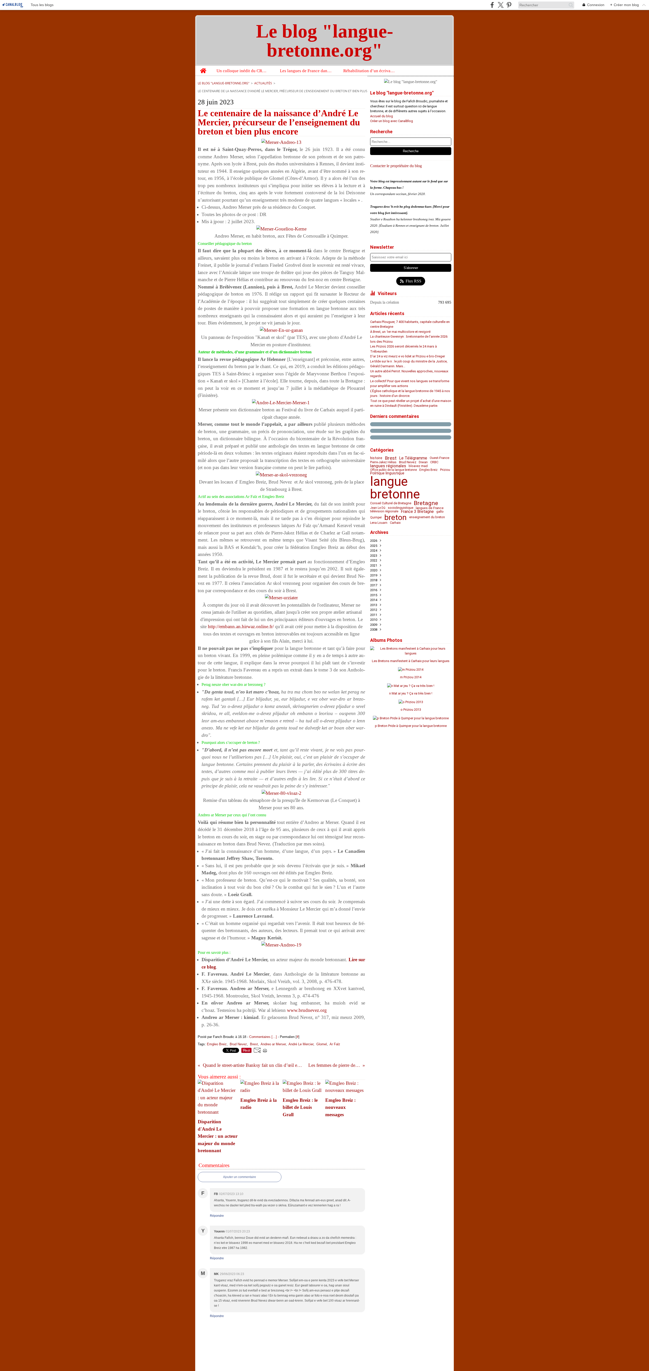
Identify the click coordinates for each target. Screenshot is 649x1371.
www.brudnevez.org (307, 1010)
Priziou (445, 470)
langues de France (430, 508)
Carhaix (395, 523)
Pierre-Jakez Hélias (383, 462)
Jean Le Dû (377, 507)
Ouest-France (439, 458)
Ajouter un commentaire (239, 1177)
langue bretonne (395, 487)
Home (203, 68)
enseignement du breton (427, 517)
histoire (376, 458)
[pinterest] (509, 5)
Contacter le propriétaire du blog (396, 166)
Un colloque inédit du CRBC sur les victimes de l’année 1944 (243, 71)
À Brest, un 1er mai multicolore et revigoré (400, 332)
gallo (440, 511)
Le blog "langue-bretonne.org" (223, 83)
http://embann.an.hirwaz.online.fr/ (241, 626)
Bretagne (426, 503)
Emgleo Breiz (428, 469)
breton (395, 517)
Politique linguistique (387, 473)
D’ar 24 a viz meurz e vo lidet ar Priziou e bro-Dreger (407, 356)
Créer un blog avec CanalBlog (391, 121)
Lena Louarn (378, 522)
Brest (390, 458)
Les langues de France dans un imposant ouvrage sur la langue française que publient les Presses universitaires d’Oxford (306, 71)
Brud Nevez (407, 462)
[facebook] (492, 5)
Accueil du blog (381, 116)
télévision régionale (384, 511)
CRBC (434, 462)
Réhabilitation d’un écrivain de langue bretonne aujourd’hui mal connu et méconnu (369, 71)
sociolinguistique (400, 508)
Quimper (376, 517)
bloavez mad (418, 466)
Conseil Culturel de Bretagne (390, 503)
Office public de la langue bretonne (393, 469)
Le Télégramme (413, 458)
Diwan (423, 462)
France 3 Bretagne (417, 512)
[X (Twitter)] (500, 5)
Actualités (263, 83)
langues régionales (388, 466)
